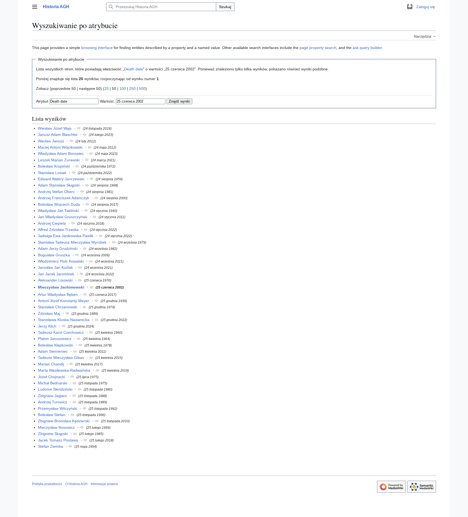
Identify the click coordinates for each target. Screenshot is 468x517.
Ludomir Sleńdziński (55, 389)
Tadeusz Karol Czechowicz (61, 332)
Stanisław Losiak (52, 173)
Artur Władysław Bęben (58, 294)
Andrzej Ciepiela (52, 223)
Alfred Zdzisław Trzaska (58, 229)
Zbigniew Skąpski (53, 433)
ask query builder (367, 47)
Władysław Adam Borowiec (61, 153)
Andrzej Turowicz (52, 402)
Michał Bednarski (52, 383)
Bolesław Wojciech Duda (59, 204)
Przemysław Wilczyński (57, 408)
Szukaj (225, 7)
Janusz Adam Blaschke (57, 134)
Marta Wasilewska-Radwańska (64, 370)
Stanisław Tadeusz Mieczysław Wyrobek (72, 242)
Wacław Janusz (51, 141)
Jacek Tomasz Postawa (58, 440)
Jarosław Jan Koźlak (55, 267)
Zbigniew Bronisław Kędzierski (64, 421)
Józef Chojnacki (51, 377)
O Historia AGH (76, 484)
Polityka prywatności (47, 484)
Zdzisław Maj (49, 313)
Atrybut (42, 101)
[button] (34, 6)
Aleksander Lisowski (55, 280)
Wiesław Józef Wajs (55, 128)
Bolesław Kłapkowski (55, 345)
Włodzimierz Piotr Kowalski (61, 261)
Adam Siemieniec (53, 351)
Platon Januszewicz (55, 338)
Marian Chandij (51, 364)
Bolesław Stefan (51, 415)
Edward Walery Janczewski (61, 179)
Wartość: (107, 101)
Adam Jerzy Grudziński (57, 248)
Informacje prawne (104, 484)
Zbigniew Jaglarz (52, 396)
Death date (133, 69)
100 (122, 88)
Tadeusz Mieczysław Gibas (61, 357)
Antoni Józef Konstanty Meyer (63, 301)
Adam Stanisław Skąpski (59, 185)
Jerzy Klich (47, 326)
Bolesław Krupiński (54, 166)
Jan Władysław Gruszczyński (62, 217)
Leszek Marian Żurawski (59, 160)
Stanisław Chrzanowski (57, 307)
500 (142, 88)
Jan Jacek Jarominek (56, 274)
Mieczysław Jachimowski (61, 287)
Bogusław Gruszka (54, 255)
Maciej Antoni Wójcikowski (60, 147)
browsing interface (97, 47)
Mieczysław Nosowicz (56, 427)
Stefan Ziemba (50, 446)
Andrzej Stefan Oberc (56, 191)
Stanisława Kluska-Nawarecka (63, 320)
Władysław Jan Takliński (58, 210)
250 (132, 88)
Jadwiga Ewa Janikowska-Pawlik (65, 236)
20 (106, 88)
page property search (318, 47)
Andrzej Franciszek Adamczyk (63, 198)
